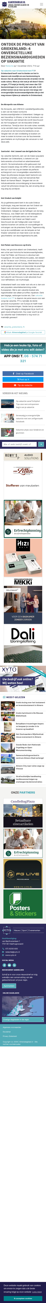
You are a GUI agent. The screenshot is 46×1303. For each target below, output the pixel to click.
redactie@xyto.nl (12, 952)
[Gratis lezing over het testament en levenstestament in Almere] (8, 706)
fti (24, 327)
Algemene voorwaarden (12, 1027)
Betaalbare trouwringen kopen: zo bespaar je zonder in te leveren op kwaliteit (30, 726)
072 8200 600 (11, 949)
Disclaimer (7, 1032)
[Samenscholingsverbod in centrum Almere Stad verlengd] (8, 758)
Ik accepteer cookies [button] (23, 1298)
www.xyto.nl (10, 955)
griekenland (17, 327)
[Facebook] (4, 965)
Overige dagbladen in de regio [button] (16, 1019)
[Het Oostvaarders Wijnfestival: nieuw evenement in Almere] (8, 737)
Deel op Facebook (25, 373)
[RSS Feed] (14, 965)
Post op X (24, 379)
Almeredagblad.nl (16, 2)
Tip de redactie (25, 385)
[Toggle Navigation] (41, 4)
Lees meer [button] (37, 1292)
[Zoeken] (41, 444)
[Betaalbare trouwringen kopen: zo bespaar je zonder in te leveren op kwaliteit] (8, 727)
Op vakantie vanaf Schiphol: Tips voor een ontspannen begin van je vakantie (28, 404)
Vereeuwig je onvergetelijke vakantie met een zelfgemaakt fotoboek (29, 418)
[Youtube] (9, 965)
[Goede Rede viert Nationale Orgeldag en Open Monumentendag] (8, 748)
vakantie (7, 327)
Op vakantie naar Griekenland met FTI (17, 71)
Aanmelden (9, 986)
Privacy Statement (10, 1036)
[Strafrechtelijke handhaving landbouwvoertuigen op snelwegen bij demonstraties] (8, 779)
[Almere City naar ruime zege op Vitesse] (8, 769)
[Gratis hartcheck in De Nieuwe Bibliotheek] (8, 716)
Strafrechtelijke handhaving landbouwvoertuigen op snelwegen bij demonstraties (29, 779)
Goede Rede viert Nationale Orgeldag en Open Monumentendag (28, 747)
